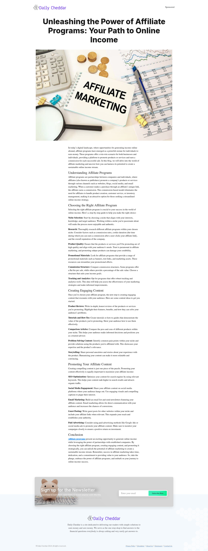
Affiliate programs (76, 438)
